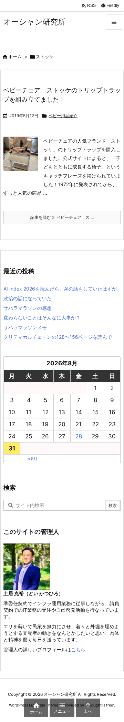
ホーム (15, 56)
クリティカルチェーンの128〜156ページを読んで (57, 337)
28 (78, 436)
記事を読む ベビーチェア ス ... (62, 217)
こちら (78, 649)
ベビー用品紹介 (63, 115)
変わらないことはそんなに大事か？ (42, 318)
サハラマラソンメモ (25, 327)
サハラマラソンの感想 (27, 308)
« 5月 (33, 458)
